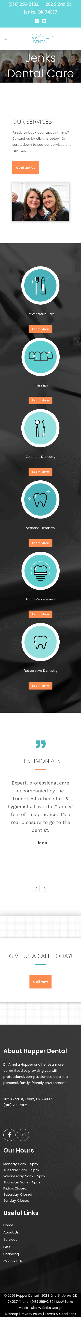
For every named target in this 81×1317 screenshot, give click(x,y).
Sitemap (11, 1314)
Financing (11, 1254)
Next (45, 888)
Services (10, 1239)
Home (8, 1225)
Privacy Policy (31, 1314)
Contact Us (26, 167)
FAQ (6, 1246)
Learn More (40, 329)
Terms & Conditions (60, 1314)
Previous (36, 888)
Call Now (40, 981)
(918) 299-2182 (23, 4)
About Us (11, 1232)
